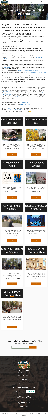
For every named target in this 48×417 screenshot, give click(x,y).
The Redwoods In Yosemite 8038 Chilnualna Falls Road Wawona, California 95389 (24, 374)
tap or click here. (25, 104)
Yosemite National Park (8, 91)
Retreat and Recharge (16, 109)
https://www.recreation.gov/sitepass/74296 (30, 70)
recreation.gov (7, 67)
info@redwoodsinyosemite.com (24, 383)
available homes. (25, 102)
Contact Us (28, 2)
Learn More (12, 154)
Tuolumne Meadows (21, 97)
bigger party (10, 108)
